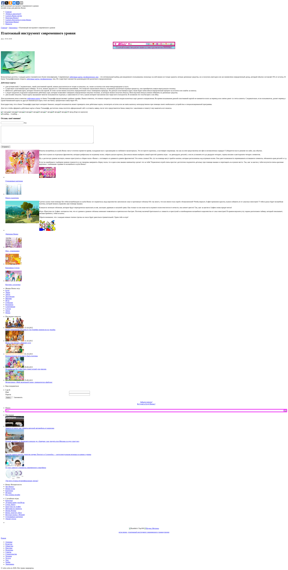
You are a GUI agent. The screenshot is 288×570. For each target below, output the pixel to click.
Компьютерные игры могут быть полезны (21, 356)
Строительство (11, 554)
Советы (8, 552)
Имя (7, 392)
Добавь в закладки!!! (13, 14)
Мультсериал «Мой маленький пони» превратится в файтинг (28, 382)
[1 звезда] (5, 112)
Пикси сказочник (12, 198)
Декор (7, 292)
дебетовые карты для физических (39, 79)
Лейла (7, 294)
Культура (8, 544)
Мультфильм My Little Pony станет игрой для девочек (25, 369)
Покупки (8, 548)
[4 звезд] (26, 112)
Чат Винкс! (9, 487)
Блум (7, 290)
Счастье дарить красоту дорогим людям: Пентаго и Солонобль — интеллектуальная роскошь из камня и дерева (48, 454)
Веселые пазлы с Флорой (15, 515)
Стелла (8, 309)
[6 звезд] (40, 112)
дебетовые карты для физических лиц (83, 77)
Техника (8, 556)
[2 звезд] (12, 112)
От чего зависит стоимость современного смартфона (25, 468)
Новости (8, 24)
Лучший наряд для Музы (15, 502)
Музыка (8, 493)
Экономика (13, 28)
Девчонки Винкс (11, 234)
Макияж (8, 298)
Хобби (7, 562)
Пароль (8, 394)
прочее (166, 532)
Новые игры (10, 489)
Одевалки (9, 303)
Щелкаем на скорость (13, 509)
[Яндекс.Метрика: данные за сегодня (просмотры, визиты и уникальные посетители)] (151, 528)
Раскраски (9, 305)
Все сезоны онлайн (12, 495)
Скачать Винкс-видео (13, 16)
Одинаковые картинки (14, 181)
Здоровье (8, 542)
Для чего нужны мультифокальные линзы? (21, 481)
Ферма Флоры (10, 511)
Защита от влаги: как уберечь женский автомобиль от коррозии (29, 428)
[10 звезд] (69, 112)
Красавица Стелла (12, 268)
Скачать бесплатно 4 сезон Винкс (18, 20)
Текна (7, 311)
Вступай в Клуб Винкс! (146, 404)
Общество (9, 546)
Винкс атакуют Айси (13, 513)
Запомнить (18, 397)
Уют (7, 560)
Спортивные (10, 307)
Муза (7, 301)
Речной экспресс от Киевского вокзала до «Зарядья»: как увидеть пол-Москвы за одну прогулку (42, 441)
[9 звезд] (61, 112)
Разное (3, 538)
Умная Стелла (10, 519)
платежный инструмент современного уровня (146, 532)
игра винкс (123, 532)
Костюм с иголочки (12, 285)
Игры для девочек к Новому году (18, 343)
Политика (9, 550)
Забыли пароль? (146, 402)
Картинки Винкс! (12, 22)
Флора (7, 313)
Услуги (8, 558)
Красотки (9, 500)
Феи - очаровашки (12, 251)
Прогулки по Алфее (13, 507)
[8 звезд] (54, 112)
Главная (8, 12)
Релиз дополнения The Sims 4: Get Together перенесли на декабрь (30, 330)
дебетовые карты (33, 98)
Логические (10, 296)
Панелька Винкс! (12, 18)
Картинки (9, 491)
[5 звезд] (33, 112)
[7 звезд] (47, 112)
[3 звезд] (19, 112)
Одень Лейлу (10, 505)
